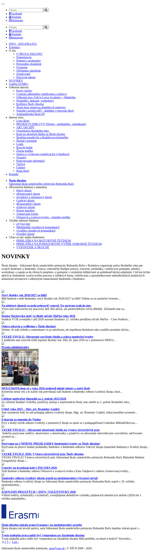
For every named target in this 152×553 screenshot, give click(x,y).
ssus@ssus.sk (57, 548)
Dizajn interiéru (25, 210)
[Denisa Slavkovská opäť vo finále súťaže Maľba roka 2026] (2, 312)
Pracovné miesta (25, 77)
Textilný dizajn (25, 233)
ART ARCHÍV (25, 127)
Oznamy (21, 157)
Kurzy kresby (24, 90)
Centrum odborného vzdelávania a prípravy (41, 94)
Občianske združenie (28, 70)
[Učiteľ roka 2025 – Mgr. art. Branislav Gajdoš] (2, 405)
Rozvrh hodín (24, 147)
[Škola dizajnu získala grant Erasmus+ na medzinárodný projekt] (20, 521)
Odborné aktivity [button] (19, 87)
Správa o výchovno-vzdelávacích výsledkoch (42, 154)
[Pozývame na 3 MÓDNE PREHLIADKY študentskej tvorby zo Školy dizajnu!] (2, 440)
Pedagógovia (24, 57)
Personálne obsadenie (29, 64)
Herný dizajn (24, 190)
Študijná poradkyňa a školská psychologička (42, 137)
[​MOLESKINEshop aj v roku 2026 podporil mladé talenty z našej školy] (20, 385)
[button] (41, 182)
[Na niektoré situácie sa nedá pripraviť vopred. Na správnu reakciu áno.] (2, 302)
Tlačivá (20, 164)
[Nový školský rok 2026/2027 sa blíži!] (2, 291)
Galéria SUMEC (19, 84)
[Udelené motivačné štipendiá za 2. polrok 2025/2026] (2, 395)
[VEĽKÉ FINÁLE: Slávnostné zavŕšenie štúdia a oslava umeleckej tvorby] (2, 333)
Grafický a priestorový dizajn (34, 197)
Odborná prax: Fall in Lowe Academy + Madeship (46, 97)
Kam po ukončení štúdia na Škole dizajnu (40, 134)
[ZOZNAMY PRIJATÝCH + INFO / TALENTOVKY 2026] (2, 488)
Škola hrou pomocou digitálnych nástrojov (41, 107)
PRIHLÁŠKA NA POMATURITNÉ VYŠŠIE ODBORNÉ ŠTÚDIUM (59, 244)
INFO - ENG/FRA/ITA (23, 43)
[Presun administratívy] (2, 343)
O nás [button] (12, 50)
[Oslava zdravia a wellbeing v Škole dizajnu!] (2, 323)
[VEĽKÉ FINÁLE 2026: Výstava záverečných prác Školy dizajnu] (2, 450)
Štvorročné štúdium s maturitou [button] (28, 187)
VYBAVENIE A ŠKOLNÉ (32, 247)
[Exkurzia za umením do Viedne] (2, 416)
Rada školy (22, 170)
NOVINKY (16, 80)
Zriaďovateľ (23, 74)
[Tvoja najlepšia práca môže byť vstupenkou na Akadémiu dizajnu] (2, 532)
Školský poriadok (26, 140)
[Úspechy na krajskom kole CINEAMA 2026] (2, 464)
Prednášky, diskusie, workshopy (35, 100)
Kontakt (13, 174)
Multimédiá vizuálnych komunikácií (37, 227)
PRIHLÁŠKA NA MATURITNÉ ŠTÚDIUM (43, 240)
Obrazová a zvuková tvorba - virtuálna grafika (43, 217)
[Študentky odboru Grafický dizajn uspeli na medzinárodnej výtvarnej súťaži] (2, 474)
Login (19, 144)
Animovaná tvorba (27, 213)
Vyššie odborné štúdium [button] (23, 220)
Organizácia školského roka (32, 130)
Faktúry (20, 167)
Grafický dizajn (25, 200)
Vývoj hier (23, 223)
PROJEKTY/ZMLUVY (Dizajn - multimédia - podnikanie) (51, 124)
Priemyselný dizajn (28, 193)
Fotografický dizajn (28, 203)
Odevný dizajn (25, 207)
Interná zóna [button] (16, 117)
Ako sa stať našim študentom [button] (26, 237)
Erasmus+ (15, 47)
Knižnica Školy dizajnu (30, 104)
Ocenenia (21, 67)
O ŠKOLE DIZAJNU (29, 53)
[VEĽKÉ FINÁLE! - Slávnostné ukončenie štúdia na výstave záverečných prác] (2, 426)
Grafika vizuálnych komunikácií (35, 230)
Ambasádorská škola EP (30, 114)
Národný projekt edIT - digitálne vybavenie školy (45, 110)
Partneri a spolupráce (28, 60)
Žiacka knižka (24, 150)
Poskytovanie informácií (30, 160)
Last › (15, 542)
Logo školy (23, 120)
